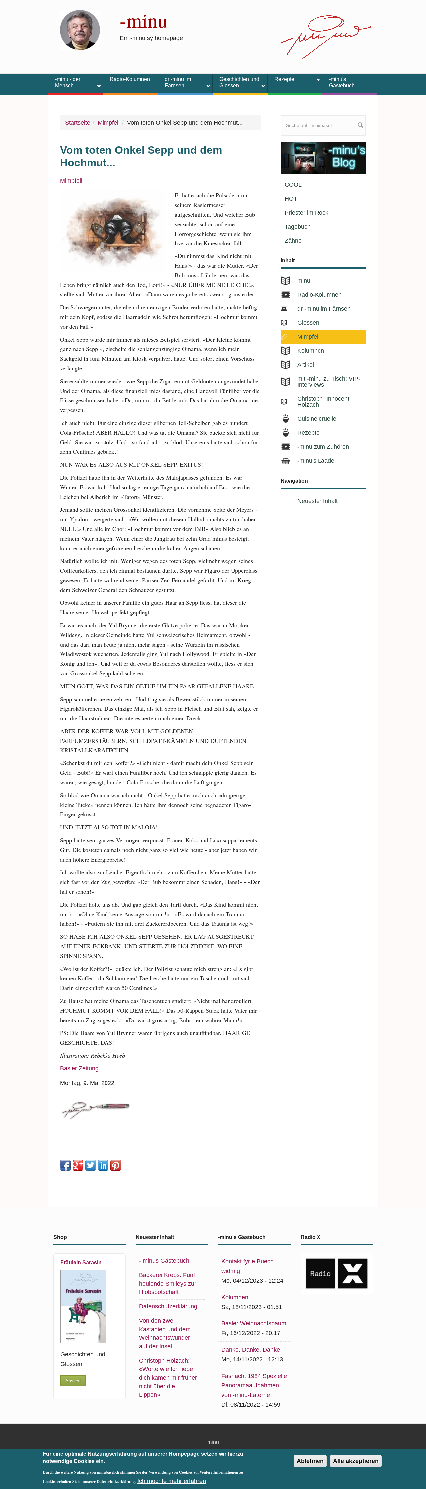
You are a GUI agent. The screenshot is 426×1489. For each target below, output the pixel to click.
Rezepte (281, 80)
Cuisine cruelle (316, 418)
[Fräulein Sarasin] (85, 1306)
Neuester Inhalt (317, 501)
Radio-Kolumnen (130, 79)
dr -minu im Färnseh (174, 82)
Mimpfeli (109, 122)
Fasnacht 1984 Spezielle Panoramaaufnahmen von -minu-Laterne (254, 1386)
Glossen (308, 322)
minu (303, 280)
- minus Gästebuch (164, 1260)
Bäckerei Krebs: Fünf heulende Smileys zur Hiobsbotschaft (167, 1283)
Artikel (305, 364)
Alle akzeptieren (356, 1461)
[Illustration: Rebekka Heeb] (113, 231)
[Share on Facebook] (65, 1165)
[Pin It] (115, 1165)
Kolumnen (310, 350)
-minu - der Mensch (64, 82)
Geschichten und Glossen (236, 82)
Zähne (293, 240)
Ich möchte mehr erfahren (171, 1481)
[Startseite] (80, 29)
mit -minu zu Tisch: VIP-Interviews (328, 381)
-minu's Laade (315, 460)
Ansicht (73, 1380)
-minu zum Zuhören (323, 446)
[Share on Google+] (78, 1165)
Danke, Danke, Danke (250, 1349)
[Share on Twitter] (90, 1165)
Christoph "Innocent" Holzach (324, 401)
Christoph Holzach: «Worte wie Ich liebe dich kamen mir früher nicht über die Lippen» (168, 1377)
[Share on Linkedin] (103, 1165)
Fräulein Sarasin (81, 1262)
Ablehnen (310, 1461)
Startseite (77, 122)
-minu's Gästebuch (342, 82)
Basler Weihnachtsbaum (253, 1323)
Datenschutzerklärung (168, 1306)
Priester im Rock (306, 212)
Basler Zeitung (79, 1068)
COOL (293, 184)
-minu (144, 20)
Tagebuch (298, 226)
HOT (291, 198)
